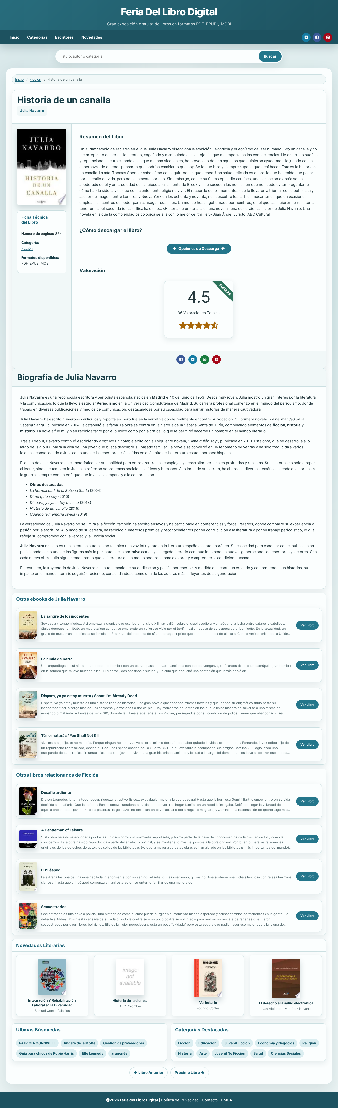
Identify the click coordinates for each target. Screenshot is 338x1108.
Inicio (14, 37)
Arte (203, 1053)
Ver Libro (307, 625)
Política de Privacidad (180, 1100)
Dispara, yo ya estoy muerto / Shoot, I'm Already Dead (89, 695)
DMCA (226, 1100)
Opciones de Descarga (198, 248)
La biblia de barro (56, 659)
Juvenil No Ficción (230, 1053)
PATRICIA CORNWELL (37, 1043)
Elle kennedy (92, 1053)
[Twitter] (306, 37)
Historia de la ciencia (130, 1000)
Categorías (37, 37)
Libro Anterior (150, 1072)
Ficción (35, 79)
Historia (185, 1053)
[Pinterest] (327, 37)
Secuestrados (53, 906)
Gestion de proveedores (123, 1043)
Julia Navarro (32, 110)
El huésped (51, 870)
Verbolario (208, 1002)
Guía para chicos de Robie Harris (46, 1053)
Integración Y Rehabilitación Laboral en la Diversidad (52, 1002)
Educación (207, 1043)
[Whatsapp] (204, 359)
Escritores (64, 37)
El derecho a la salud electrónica (286, 1003)
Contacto (210, 1100)
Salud (258, 1053)
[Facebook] (317, 37)
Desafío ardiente (56, 792)
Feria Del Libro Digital (169, 12)
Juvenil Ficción (237, 1043)
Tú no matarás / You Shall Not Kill (70, 735)
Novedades (91, 37)
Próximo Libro (187, 1072)
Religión (309, 1043)
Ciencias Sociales (286, 1053)
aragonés (119, 1053)
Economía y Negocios (276, 1043)
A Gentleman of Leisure (62, 830)
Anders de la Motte (79, 1043)
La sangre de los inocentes (65, 616)
